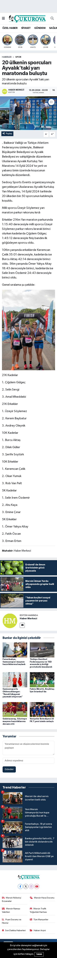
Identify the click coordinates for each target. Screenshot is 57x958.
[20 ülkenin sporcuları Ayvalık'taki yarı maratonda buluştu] (28, 113)
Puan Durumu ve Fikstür (11, 921)
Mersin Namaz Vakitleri (11, 910)
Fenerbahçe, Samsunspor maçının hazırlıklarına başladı (14, 662)
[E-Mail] (22, 625)
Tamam (39, 954)
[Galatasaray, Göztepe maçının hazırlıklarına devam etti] (15, 709)
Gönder (9, 769)
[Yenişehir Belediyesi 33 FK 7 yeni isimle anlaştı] (42, 709)
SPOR (18, 57)
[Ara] (52, 19)
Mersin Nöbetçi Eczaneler (11, 899)
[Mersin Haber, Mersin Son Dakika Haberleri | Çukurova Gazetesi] (27, 18)
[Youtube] (36, 886)
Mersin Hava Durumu (44, 898)
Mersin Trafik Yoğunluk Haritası (38, 910)
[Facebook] (20, 886)
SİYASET (26, 28)
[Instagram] (31, 886)
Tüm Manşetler (40, 919)
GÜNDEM (39, 28)
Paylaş (9, 133)
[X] (25, 886)
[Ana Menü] (3, 18)
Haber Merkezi (28, 618)
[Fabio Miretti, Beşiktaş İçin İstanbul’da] (42, 679)
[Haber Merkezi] (10, 620)
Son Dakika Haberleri (15, 930)
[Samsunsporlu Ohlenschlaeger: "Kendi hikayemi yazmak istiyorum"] (15, 679)
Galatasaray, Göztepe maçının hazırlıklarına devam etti (15, 721)
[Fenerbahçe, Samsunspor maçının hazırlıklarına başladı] (15, 650)
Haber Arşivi (40, 930)
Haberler (7, 57)
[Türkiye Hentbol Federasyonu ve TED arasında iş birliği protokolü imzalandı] (42, 650)
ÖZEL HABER (9, 28)
